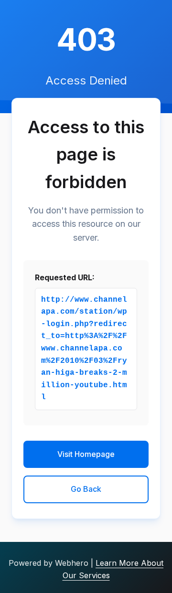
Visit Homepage (86, 454)
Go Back (86, 489)
